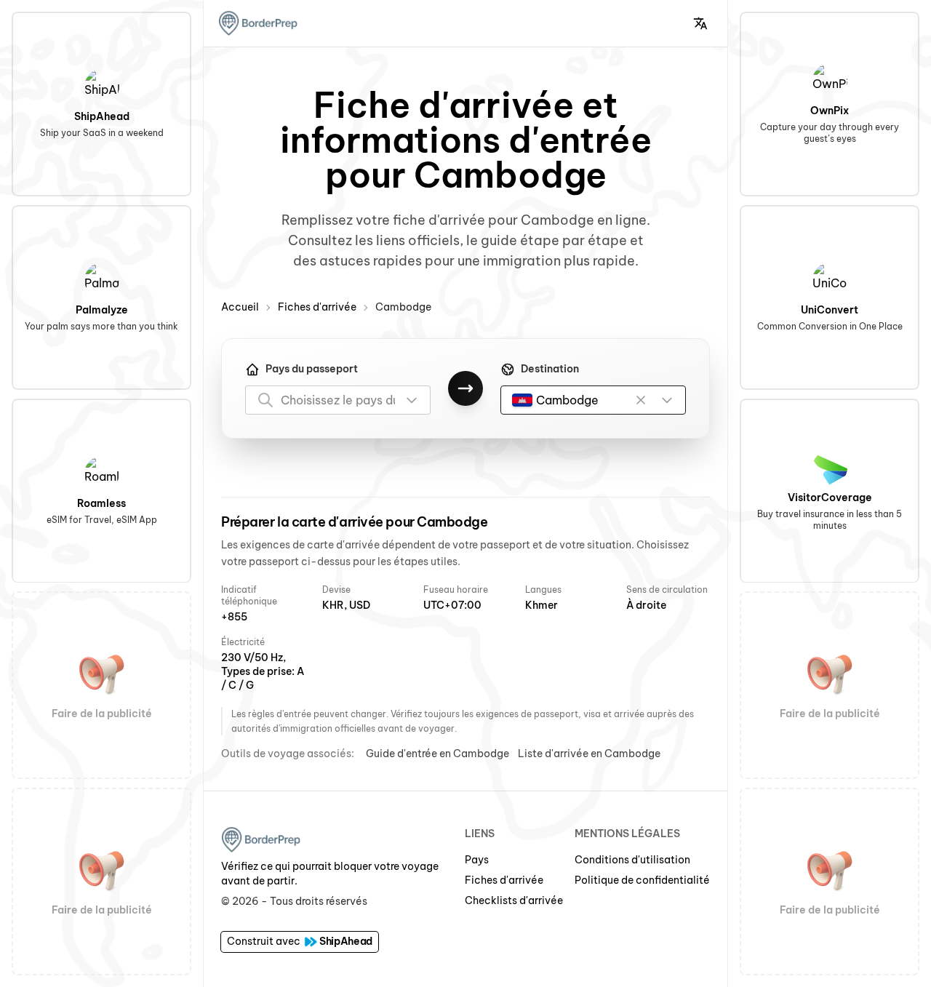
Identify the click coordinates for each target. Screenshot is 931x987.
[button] (700, 23)
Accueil (240, 306)
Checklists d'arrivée (514, 900)
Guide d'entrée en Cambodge (437, 753)
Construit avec (299, 941)
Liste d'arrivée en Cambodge (589, 753)
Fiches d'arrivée (317, 306)
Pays (477, 859)
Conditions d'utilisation (632, 859)
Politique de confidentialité (642, 880)
